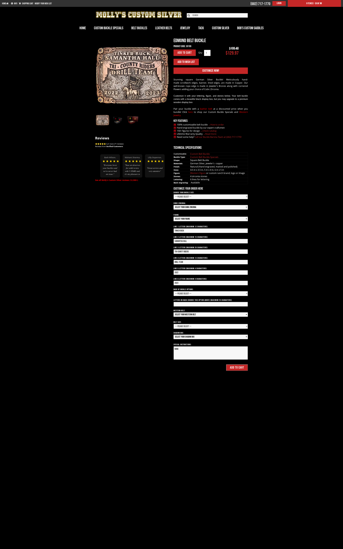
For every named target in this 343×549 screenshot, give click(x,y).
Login (279, 3)
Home (82, 28)
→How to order (216, 124)
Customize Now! (210, 71)
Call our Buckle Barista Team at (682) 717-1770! (218, 137)
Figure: (176, 215)
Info (15, 3)
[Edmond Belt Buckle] (132, 75)
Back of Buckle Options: (183, 289)
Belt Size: (178, 322)
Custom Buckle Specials (108, 28)
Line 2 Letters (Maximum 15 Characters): (191, 237)
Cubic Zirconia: (180, 203)
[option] (110, 165)
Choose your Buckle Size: (184, 192)
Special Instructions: (182, 344)
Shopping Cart (27, 3)
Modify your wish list (43, 3)
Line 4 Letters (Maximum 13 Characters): (191, 258)
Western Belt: (179, 310)
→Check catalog (208, 130)
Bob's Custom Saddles (250, 28)
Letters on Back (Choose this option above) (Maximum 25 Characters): (203, 300)
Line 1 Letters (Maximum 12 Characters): (191, 226)
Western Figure (198, 173)
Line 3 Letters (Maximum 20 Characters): (191, 247)
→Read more (209, 133)
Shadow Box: (179, 333)
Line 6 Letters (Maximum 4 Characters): (190, 279)
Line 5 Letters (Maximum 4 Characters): (190, 268)
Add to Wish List (186, 62)
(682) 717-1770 (260, 3)
